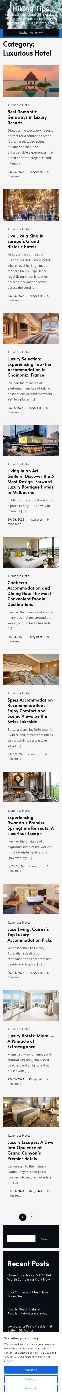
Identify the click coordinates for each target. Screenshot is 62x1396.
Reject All (31, 1388)
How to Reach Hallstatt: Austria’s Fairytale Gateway (27, 1311)
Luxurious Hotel (19, 105)
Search (12, 1232)
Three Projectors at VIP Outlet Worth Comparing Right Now (29, 1277)
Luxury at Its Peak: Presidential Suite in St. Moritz (29, 1328)
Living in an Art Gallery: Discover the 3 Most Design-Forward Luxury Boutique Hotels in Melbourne (31, 481)
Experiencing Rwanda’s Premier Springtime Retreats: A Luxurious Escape (31, 825)
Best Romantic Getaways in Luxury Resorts (27, 117)
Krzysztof (35, 172)
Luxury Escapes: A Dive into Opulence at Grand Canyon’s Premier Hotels (31, 1150)
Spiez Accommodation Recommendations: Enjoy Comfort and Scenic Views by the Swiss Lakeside (30, 710)
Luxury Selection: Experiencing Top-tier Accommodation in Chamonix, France (30, 367)
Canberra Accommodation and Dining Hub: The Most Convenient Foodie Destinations (29, 593)
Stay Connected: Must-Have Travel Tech (27, 1294)
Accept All (31, 1369)
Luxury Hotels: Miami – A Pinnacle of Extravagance (31, 1041)
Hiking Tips (31, 8)
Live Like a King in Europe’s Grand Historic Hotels (26, 241)
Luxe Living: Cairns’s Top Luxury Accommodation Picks (30, 934)
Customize (31, 1379)
